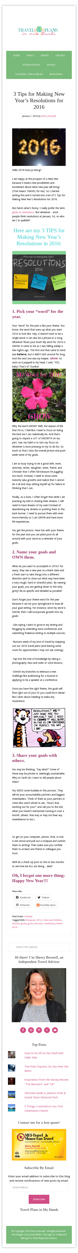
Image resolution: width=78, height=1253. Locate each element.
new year (38, 923)
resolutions (49, 923)
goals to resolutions (23, 212)
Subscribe (39, 1199)
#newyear (31, 920)
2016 (39, 920)
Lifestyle (28, 916)
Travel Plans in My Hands (39, 30)
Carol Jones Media (33, 1234)
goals (23, 923)
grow (30, 923)
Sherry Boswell (37, 1231)
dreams (16, 923)
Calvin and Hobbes (52, 920)
